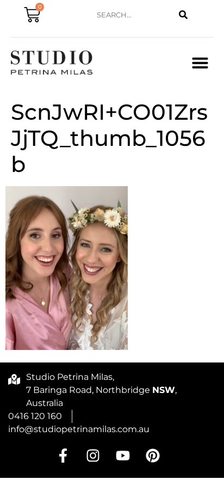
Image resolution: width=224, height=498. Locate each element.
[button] (200, 63)
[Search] (183, 15)
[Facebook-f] (63, 455)
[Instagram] (93, 455)
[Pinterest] (153, 455)
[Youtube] (123, 455)
